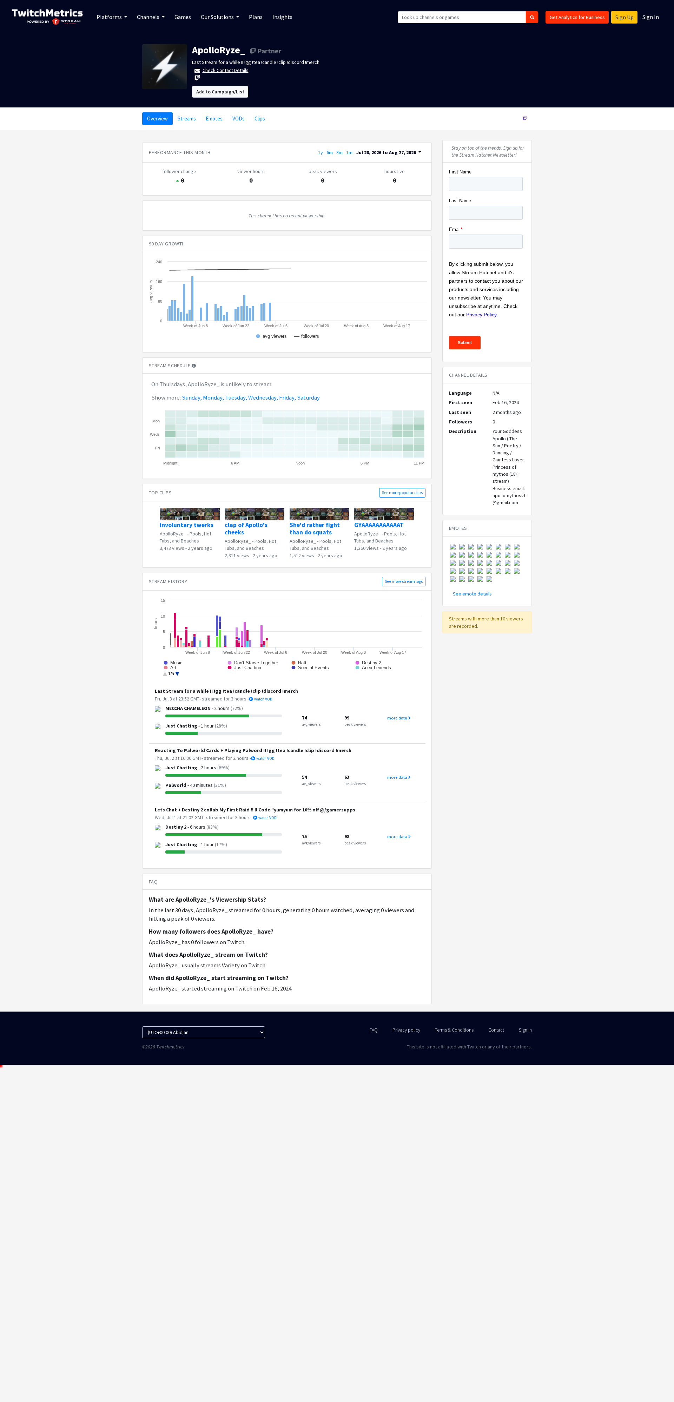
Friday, (287, 397)
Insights (282, 16)
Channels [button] (148, 16)
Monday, (213, 397)
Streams (187, 118)
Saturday (308, 397)
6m (329, 152)
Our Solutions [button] (218, 16)
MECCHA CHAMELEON (188, 708)
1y (320, 152)
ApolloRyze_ (218, 50)
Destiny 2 (175, 827)
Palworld (175, 785)
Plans (256, 16)
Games (182, 16)
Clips (260, 118)
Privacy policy (406, 1030)
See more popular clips (402, 492)
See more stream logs (404, 581)
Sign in (525, 1030)
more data (397, 717)
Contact (496, 1030)
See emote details (472, 594)
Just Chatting (181, 726)
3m (339, 152)
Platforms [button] (110, 16)
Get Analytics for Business (577, 17)
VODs (238, 118)
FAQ (374, 1030)
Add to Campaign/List (220, 91)
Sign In (650, 16)
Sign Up (624, 17)
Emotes (214, 118)
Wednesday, (263, 397)
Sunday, (192, 397)
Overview (157, 118)
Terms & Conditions (454, 1030)
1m (349, 152)
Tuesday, (236, 397)
